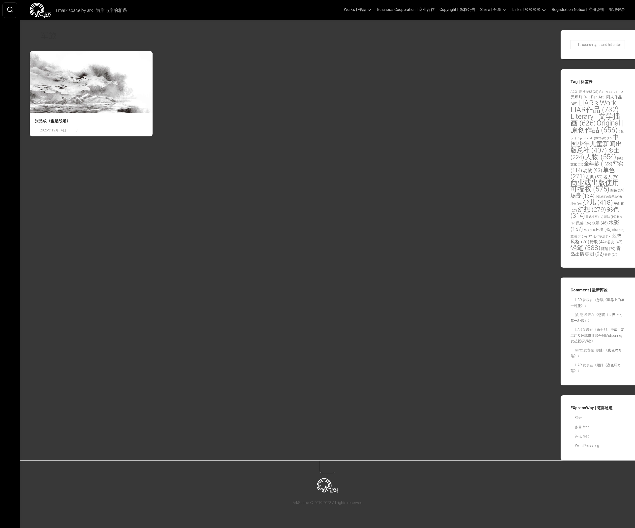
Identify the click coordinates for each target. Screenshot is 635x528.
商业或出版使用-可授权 (596, 186)
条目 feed (582, 427)
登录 (578, 418)
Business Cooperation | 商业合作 (406, 9)
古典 (594, 176)
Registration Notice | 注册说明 (578, 9)
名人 (611, 177)
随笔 (608, 249)
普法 (610, 216)
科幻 (618, 230)
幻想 (592, 209)
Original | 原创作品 (597, 126)
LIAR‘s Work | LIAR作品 (595, 106)
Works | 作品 (355, 9)
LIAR (578, 300)
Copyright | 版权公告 (457, 9)
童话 (577, 236)
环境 (603, 229)
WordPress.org (587, 446)
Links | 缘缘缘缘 (526, 9)
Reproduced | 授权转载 (594, 138)
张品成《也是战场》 (52, 121)
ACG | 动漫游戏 (584, 91)
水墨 (600, 223)
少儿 (597, 202)
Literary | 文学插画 (595, 119)
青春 (610, 254)
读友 (614, 242)
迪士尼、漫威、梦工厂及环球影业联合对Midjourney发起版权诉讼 (597, 335)
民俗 (583, 223)
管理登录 (617, 9)
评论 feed (582, 436)
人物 (600, 157)
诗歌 (598, 242)
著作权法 (602, 236)
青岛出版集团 (596, 251)
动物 (592, 170)
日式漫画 (594, 216)
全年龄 (598, 164)
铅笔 (586, 247)
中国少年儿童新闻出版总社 (596, 143)
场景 (583, 196)
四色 (617, 190)
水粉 (589, 230)
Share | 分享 (490, 9)
